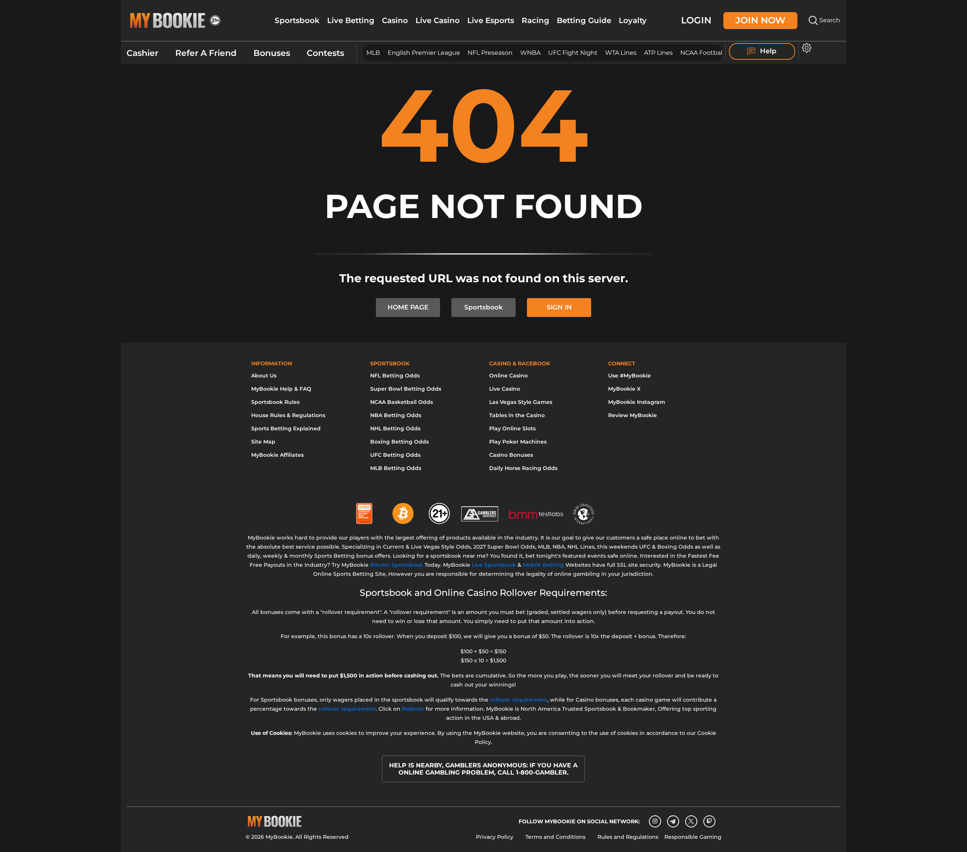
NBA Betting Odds (395, 415)
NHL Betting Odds (395, 428)
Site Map (263, 441)
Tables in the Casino (517, 415)
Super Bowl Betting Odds (405, 388)
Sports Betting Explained (286, 428)
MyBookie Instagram (636, 402)
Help (767, 51)
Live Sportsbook (494, 564)
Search (829, 20)
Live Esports (490, 20)
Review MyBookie (632, 415)
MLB (373, 52)
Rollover (413, 708)
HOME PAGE (408, 307)
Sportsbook (297, 20)
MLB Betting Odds (395, 468)
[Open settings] (805, 48)
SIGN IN (559, 307)
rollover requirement (518, 699)
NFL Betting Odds (395, 375)
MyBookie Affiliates (277, 455)
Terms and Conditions (555, 836)
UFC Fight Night (573, 52)
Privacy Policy (494, 836)
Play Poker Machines (518, 441)
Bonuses (271, 53)
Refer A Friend (205, 53)
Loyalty (633, 20)
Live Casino (438, 20)
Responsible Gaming (692, 836)
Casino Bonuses (511, 455)
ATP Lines (658, 52)
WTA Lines (620, 52)
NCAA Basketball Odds (401, 402)
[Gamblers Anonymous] (480, 510)
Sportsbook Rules (275, 402)
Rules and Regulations (628, 836)
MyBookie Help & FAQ (281, 388)
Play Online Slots (512, 428)
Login (696, 20)
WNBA (530, 52)
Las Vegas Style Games (520, 402)
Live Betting (350, 20)
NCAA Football (702, 52)
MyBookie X (624, 388)
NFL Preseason (490, 52)
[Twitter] (691, 821)
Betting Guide (584, 20)
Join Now (760, 20)
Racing (535, 20)
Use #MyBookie (629, 375)
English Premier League (424, 52)
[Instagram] (655, 821)
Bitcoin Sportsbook (396, 564)
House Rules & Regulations (288, 415)
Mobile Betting (543, 564)
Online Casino (508, 375)
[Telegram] (672, 821)
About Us (264, 375)
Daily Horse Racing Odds (523, 468)
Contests (325, 53)
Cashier (142, 53)
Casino (395, 20)
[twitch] (709, 821)
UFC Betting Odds (395, 455)
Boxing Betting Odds (399, 441)
